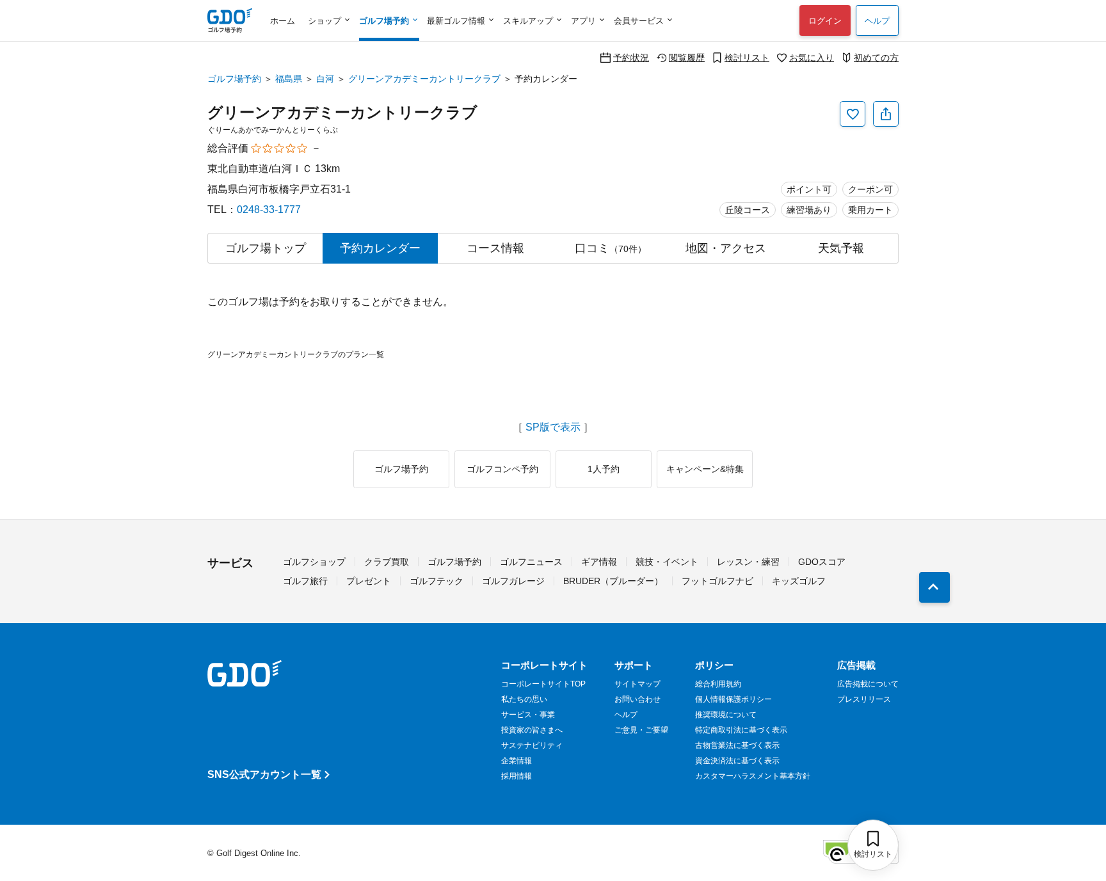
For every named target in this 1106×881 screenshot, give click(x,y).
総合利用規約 (718, 683)
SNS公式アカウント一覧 (264, 774)
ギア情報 (599, 561)
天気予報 (841, 248)
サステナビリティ (532, 745)
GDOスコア (822, 561)
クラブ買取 (386, 561)
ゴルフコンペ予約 (502, 469)
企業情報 (516, 760)
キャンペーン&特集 (705, 469)
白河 (325, 79)
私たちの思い (524, 699)
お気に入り (811, 57)
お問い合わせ (637, 699)
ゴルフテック (436, 580)
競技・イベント (667, 561)
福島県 (288, 79)
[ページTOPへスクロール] (934, 587)
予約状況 (631, 57)
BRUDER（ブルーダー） (613, 580)
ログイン (825, 21)
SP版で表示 (553, 427)
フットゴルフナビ (717, 580)
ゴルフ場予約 (234, 79)
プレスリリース (864, 699)
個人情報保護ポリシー (733, 699)
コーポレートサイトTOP (543, 683)
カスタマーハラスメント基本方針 (752, 776)
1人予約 (604, 469)
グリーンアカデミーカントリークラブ (424, 79)
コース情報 (495, 248)
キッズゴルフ (799, 580)
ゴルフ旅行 (305, 580)
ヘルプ (877, 21)
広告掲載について (868, 683)
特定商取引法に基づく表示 (741, 730)
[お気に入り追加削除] (852, 114)
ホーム (282, 21)
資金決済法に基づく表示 (737, 760)
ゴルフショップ (314, 561)
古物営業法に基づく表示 (737, 745)
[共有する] (886, 114)
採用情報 (516, 776)
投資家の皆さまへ (532, 730)
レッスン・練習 (748, 561)
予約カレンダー (380, 248)
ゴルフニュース (531, 561)
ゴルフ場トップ (265, 248)
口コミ (610, 248)
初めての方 (876, 57)
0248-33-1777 (269, 209)
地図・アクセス (725, 248)
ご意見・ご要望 (641, 730)
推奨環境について (726, 714)
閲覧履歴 (687, 57)
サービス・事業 (528, 714)
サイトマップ (637, 683)
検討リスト (747, 57)
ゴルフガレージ (513, 580)
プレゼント (368, 580)
